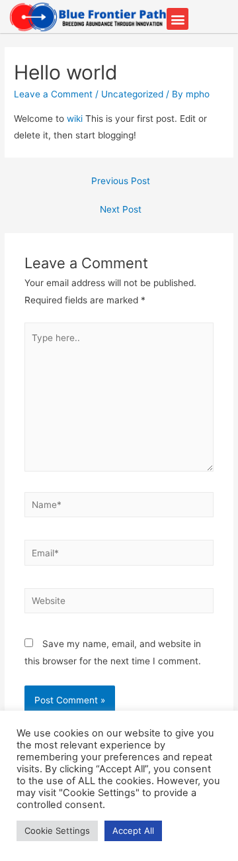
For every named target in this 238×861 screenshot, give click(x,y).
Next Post (120, 209)
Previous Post (120, 181)
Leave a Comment (53, 94)
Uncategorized (132, 94)
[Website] (119, 603)
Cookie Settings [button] (57, 830)
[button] (177, 19)
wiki (75, 118)
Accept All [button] (133, 830)
